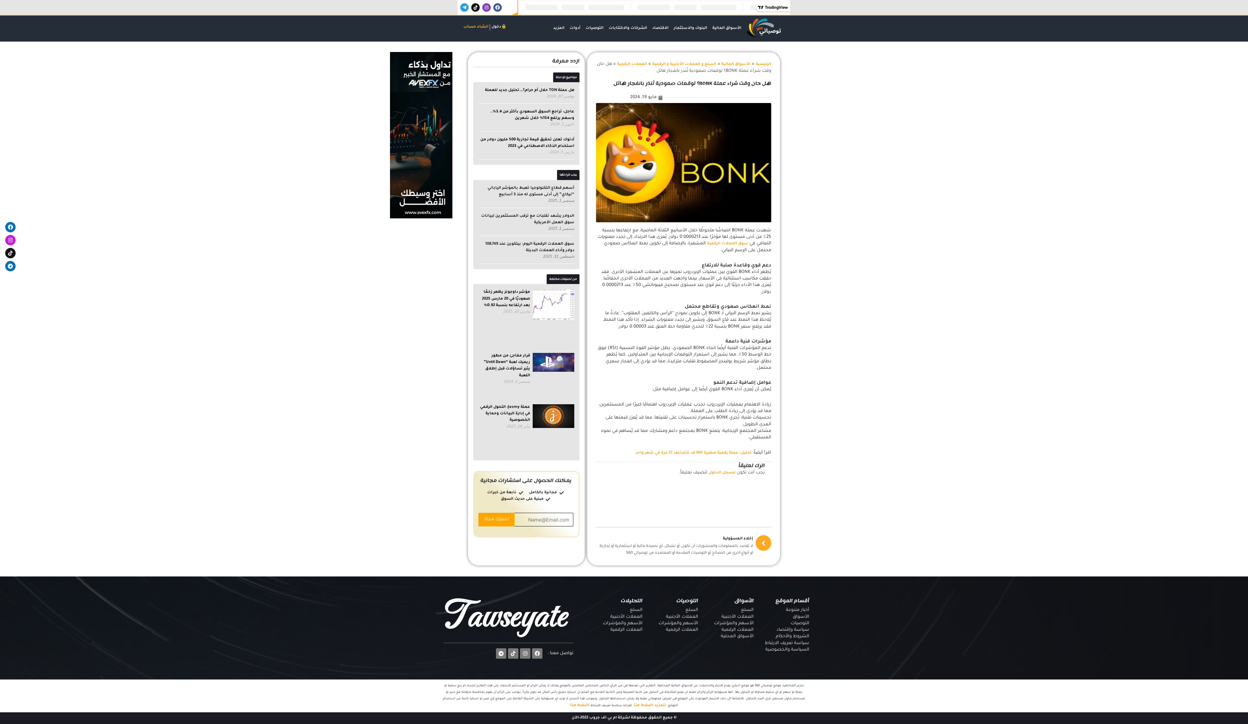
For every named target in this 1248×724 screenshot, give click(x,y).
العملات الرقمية (632, 64)
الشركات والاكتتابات (628, 28)
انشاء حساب (475, 27)
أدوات (575, 28)
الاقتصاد (660, 28)
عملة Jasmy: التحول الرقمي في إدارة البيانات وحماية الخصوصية (505, 414)
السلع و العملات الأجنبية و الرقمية (684, 64)
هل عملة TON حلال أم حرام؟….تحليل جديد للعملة (529, 90)
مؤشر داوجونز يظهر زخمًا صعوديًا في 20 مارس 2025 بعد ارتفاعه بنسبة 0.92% (506, 299)
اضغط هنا (580, 706)
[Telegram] (10, 266)
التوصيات (595, 28)
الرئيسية (763, 64)
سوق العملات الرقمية (727, 244)
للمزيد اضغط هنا (650, 706)
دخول (496, 27)
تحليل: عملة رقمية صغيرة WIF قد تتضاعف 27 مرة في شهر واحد (693, 453)
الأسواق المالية (726, 28)
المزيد (559, 28)
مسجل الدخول (721, 473)
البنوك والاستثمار (690, 28)
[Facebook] (10, 227)
